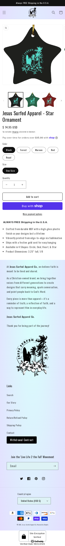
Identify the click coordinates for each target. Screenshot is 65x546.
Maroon (38, 150)
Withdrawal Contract (21, 440)
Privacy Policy (13, 410)
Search (10, 395)
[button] (4, 12)
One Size (10, 170)
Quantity (6, 178)
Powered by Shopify (42, 525)
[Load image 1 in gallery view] (15, 99)
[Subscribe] (54, 466)
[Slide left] (3, 100)
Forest (23, 150)
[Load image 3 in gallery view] (49, 99)
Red (53, 150)
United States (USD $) (31, 500)
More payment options (32, 214)
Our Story (11, 402)
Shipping (15, 131)
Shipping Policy (14, 425)
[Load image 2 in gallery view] (32, 99)
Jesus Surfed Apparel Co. (29, 525)
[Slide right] (61, 100)
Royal (8, 157)
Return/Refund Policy (17, 417)
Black (9, 150)
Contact (10, 432)
